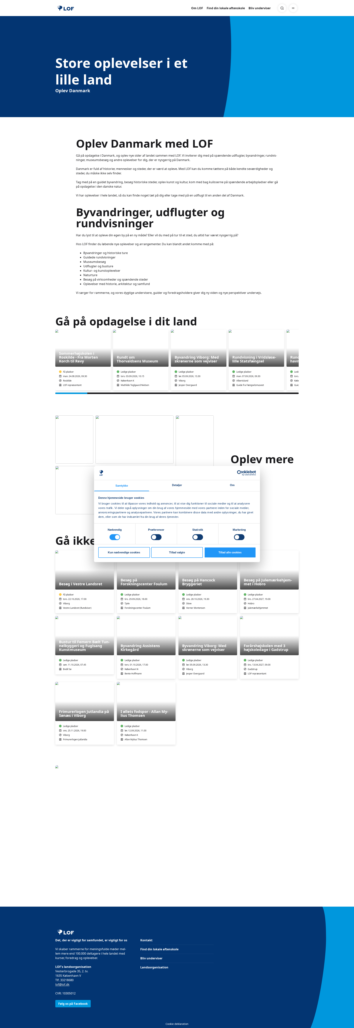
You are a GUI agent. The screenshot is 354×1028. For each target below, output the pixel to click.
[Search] (282, 8)
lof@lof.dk (62, 984)
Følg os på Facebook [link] (73, 1004)
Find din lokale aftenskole (226, 8)
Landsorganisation (154, 967)
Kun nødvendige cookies (124, 552)
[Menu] (293, 8)
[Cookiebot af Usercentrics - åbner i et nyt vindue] (240, 473)
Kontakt (146, 940)
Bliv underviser (260, 8)
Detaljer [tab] (177, 485)
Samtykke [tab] (121, 485)
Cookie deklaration (177, 1024)
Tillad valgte (177, 552)
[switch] (156, 537)
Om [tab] (232, 485)
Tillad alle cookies (230, 552)
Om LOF (197, 8)
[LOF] (65, 8)
